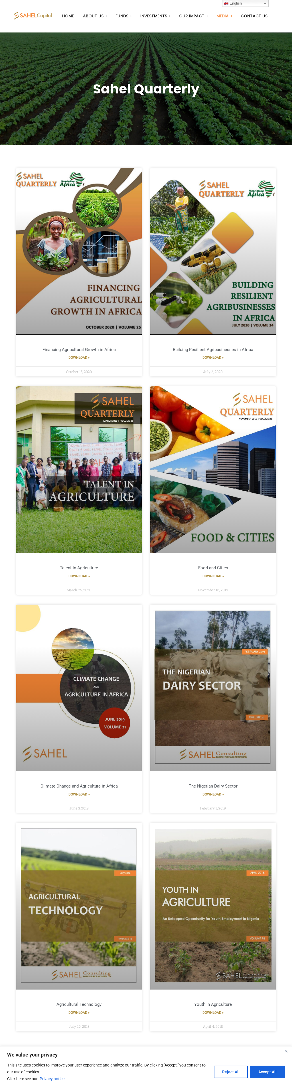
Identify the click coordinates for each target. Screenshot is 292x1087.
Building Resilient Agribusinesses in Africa (213, 349)
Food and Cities (213, 567)
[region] (146, 1066)
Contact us (254, 16)
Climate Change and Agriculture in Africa (79, 786)
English (235, 3)
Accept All (267, 1072)
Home (68, 16)
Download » (79, 358)
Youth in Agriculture (213, 1004)
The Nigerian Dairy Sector (213, 786)
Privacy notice (52, 1078)
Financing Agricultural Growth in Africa (79, 349)
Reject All (231, 1072)
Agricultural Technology (79, 1004)
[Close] (286, 1051)
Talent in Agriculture (79, 567)
